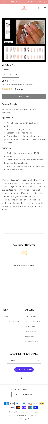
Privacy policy (34, 415)
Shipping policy (25, 419)
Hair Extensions (30, 337)
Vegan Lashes (30, 326)
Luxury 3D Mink (31, 316)
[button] (3, 8)
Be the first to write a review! (24, 272)
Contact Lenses (30, 331)
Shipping (14, 84)
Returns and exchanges (11, 321)
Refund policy (22, 415)
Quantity (5, 70)
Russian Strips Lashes (33, 321)
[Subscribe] (38, 361)
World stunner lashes (23, 412)
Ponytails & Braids (31, 342)
